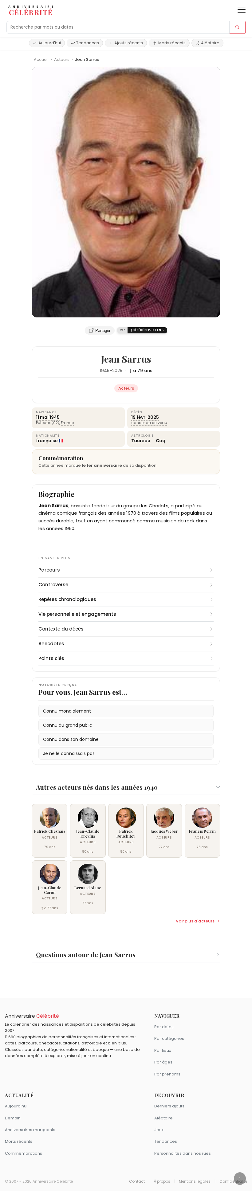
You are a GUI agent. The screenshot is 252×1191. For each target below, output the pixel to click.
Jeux (158, 1129)
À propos (162, 1181)
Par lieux (162, 1050)
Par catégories (169, 1038)
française (47, 441)
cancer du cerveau (149, 422)
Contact (137, 1181)
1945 (104, 371)
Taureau (141, 441)
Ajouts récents (128, 43)
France (67, 422)
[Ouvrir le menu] (242, 10)
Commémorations (23, 1153)
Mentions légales (195, 1181)
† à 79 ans (140, 371)
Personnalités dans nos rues (182, 1153)
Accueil (41, 59)
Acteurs (62, 59)
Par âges (163, 1062)
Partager (102, 330)
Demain (13, 1118)
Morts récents (172, 43)
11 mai (42, 417)
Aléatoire (210, 43)
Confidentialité (233, 1181)
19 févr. (139, 417)
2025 (117, 371)
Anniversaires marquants (30, 1129)
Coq (160, 441)
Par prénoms (167, 1074)
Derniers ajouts (169, 1106)
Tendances (87, 43)
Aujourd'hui (49, 43)
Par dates (164, 1026)
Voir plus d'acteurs (195, 921)
